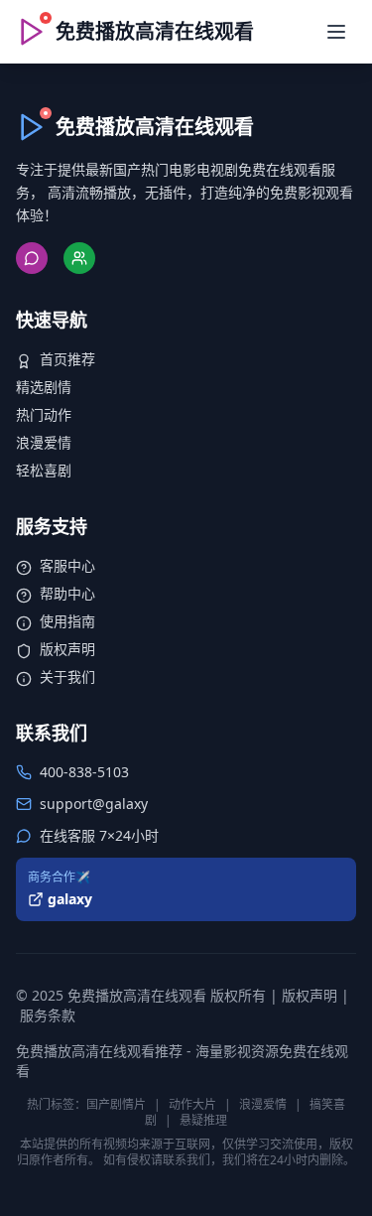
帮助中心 (67, 593)
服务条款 (47, 1015)
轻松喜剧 (43, 470)
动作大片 (192, 1104)
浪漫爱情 (43, 442)
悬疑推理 (203, 1120)
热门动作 (43, 414)
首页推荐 (67, 358)
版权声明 (67, 648)
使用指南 (67, 620)
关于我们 (67, 676)
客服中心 (67, 565)
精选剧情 (43, 386)
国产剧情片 (116, 1104)
